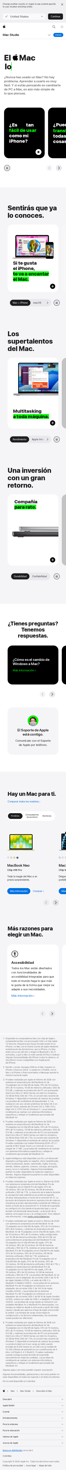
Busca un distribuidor (12, 1450)
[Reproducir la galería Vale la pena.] (57, 576)
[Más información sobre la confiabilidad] (33, 530)
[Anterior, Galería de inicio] (13, 303)
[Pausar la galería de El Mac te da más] (57, 439)
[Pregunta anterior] (49, 168)
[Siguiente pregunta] (59, 168)
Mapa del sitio (45, 1465)
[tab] (43, 303)
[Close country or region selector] (62, 4)
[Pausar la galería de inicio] (57, 303)
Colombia (7, 1456)
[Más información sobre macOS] (33, 258)
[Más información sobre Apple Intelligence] (33, 393)
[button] (24, 16)
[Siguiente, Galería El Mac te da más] (48, 439)
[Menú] (62, 27)
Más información (19, 891)
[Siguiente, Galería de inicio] (48, 303)
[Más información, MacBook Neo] (26, 842)
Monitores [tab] (46, 816)
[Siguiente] (56, 903)
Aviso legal (31, 1465)
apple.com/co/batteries (38, 1216)
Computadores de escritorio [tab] (32, 816)
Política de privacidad (13, 1465)
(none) (59, 35)
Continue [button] (55, 16)
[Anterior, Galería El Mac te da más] (13, 439)
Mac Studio (11, 35)
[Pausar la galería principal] (7, 168)
